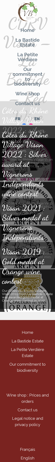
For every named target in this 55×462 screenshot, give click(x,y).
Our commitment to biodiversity (27, 76)
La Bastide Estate (27, 42)
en (37, 119)
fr (17, 119)
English (27, 458)
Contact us (27, 103)
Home (27, 30)
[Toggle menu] (27, 12)
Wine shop (27, 93)
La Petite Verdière (27, 57)
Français (27, 449)
